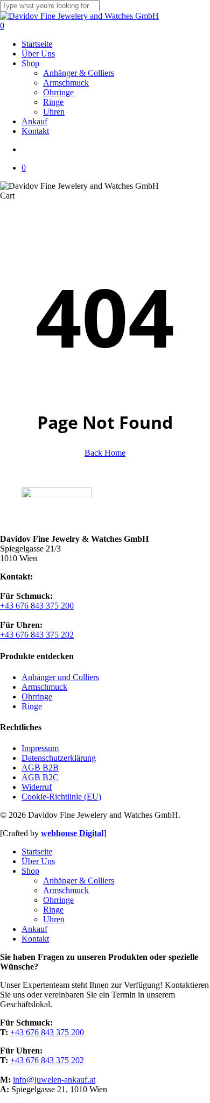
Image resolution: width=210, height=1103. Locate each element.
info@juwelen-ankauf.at (54, 1079)
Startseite (37, 851)
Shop (30, 870)
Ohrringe (37, 696)
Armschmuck (44, 686)
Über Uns (38, 861)
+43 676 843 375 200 (37, 605)
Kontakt (35, 938)
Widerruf (37, 786)
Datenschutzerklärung (59, 757)
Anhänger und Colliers (60, 677)
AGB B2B (40, 767)
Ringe (32, 706)
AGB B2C (40, 777)
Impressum (40, 748)
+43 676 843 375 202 (37, 634)
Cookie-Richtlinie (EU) (61, 796)
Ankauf (34, 929)
